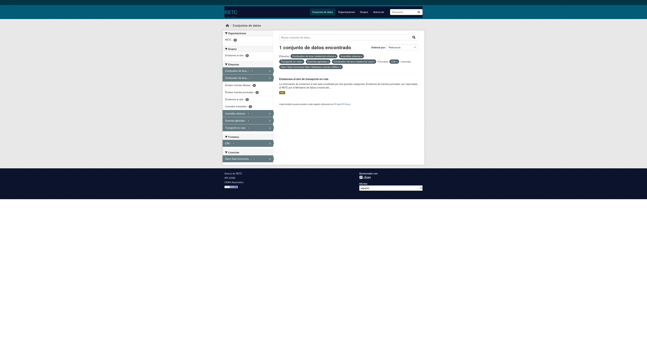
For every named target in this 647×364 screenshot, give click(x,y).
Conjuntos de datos (322, 12)
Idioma (363, 183)
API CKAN (229, 177)
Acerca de (378, 12)
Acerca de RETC (233, 173)
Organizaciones (346, 12)
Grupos (364, 12)
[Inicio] (227, 25)
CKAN (365, 177)
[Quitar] (335, 56)
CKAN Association (234, 182)
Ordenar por (378, 47)
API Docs (345, 104)
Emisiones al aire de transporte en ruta (303, 79)
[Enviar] (418, 12)
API (335, 104)
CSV (282, 92)
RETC (230, 12)
